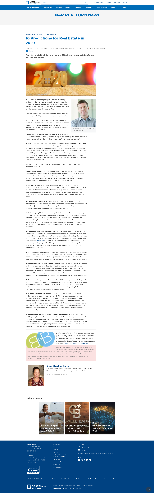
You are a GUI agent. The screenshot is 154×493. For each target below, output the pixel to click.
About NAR (114, 7)
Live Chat (83, 450)
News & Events (102, 7)
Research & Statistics (63, 7)
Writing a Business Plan (50, 48)
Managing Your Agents (76, 48)
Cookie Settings (57, 467)
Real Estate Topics (32, 7)
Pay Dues (117, 2)
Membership (47, 7)
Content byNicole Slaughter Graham (57, 374)
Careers (55, 447)
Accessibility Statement (59, 462)
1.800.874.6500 (85, 447)
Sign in (125, 2)
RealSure (40, 240)
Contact (108, 2)
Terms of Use (56, 464)
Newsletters (56, 444)
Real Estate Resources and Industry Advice (73, 478)
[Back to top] (148, 489)
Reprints (55, 452)
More (124, 7)
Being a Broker (63, 48)
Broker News (30, 34)
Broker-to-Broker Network (46, 34)
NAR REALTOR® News (77, 15)
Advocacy (77, 7)
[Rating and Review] (33, 473)
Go (86, 3)
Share (31, 51)
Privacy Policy (57, 459)
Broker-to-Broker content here (76, 344)
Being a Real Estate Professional (50, 478)
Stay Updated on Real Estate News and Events (101, 478)
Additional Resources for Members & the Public (60, 455)
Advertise (55, 449)
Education (88, 7)
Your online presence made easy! (73, 488)
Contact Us (84, 444)
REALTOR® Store (97, 2)
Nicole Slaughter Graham (97, 48)
